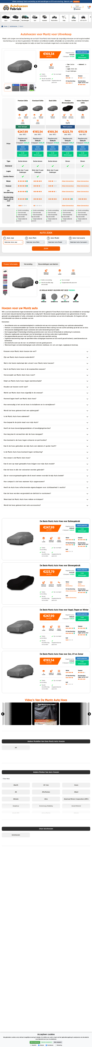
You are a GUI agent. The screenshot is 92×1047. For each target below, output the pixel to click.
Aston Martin (46, 813)
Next (35, 66)
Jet (16, 747)
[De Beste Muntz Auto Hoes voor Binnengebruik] (20, 582)
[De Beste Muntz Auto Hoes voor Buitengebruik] (20, 538)
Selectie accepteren (46, 1042)
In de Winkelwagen (82, 56)
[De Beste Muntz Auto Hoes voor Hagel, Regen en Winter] (20, 627)
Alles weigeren (58, 1042)
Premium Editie (23, 100)
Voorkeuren (50, 1045)
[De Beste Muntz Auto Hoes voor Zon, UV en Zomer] (20, 671)
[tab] (10, 264)
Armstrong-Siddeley (46, 806)
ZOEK (46, 248)
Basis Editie (52, 100)
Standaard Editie (37, 100)
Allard (76, 792)
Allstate (16, 799)
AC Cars (46, 785)
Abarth (15, 785)
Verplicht (34, 1045)
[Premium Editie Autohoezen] (22, 108)
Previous (3, 714)
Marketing (59, 1045)
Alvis (46, 799)
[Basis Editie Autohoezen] (52, 108)
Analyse (42, 1045)
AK (16, 792)
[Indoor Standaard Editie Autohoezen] (82, 108)
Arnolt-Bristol (76, 806)
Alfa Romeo (46, 792)
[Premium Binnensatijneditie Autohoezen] (67, 108)
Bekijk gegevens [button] (82, 52)
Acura (76, 785)
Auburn (76, 813)
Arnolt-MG (15, 813)
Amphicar (16, 806)
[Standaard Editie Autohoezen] (37, 108)
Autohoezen (13, 26)
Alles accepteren (35, 1042)
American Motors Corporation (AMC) (76, 799)
